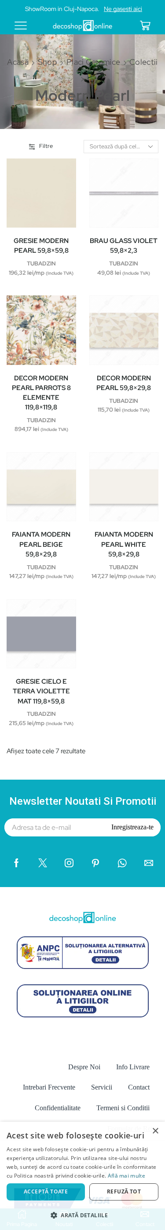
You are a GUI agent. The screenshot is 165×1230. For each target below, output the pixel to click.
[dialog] (82, 1176)
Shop (47, 62)
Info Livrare (133, 1067)
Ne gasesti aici (123, 9)
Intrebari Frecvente (49, 1087)
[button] (82, 1215)
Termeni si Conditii (123, 1108)
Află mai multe (126, 1175)
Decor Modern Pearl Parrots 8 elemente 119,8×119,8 (41, 393)
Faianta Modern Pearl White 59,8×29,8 (124, 544)
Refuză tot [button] (124, 1191)
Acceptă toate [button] (46, 1191)
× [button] (155, 1131)
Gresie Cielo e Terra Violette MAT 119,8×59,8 (41, 691)
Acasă (18, 62)
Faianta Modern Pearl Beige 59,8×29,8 (41, 544)
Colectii (143, 62)
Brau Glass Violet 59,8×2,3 (124, 245)
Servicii (101, 1087)
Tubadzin (41, 263)
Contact (139, 1087)
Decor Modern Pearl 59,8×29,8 (123, 383)
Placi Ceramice (93, 62)
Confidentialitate (58, 1108)
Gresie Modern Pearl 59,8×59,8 (41, 245)
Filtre (46, 146)
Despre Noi (84, 1067)
